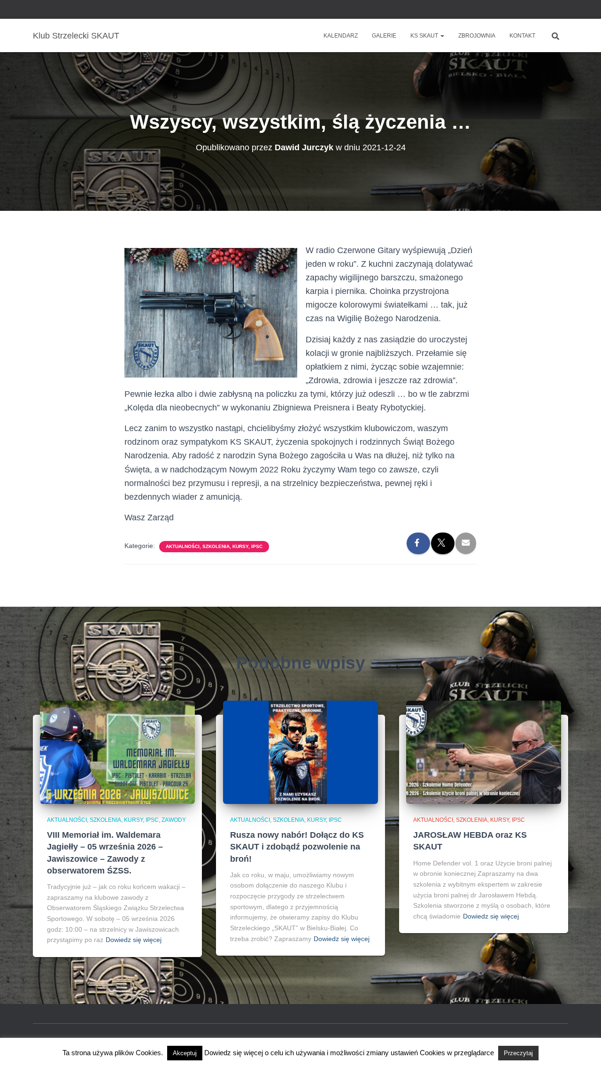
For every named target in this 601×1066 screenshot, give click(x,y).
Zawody (174, 820)
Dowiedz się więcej (134, 939)
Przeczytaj (518, 1053)
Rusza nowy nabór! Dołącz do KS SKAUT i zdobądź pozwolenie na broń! (297, 846)
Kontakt (522, 35)
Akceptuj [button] (185, 1053)
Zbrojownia (476, 35)
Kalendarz (341, 35)
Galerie (384, 35)
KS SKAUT (424, 35)
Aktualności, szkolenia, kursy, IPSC (214, 546)
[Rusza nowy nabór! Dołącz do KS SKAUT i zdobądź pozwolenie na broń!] (300, 752)
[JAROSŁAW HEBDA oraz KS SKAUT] (483, 752)
